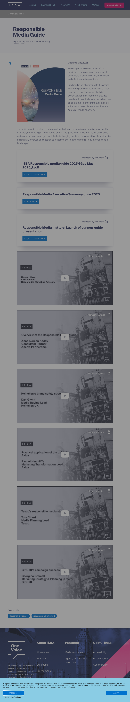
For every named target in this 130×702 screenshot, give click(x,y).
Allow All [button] (116, 693)
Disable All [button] (13, 693)
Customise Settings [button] (13, 697)
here (7, 687)
